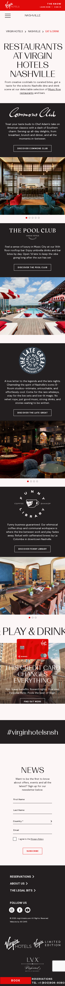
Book (15, 980)
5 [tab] (39, 218)
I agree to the (31, 839)
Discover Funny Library (32, 549)
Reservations (48, 980)
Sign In (57, 7)
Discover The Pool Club (32, 267)
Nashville (34, 31)
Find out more (32, 701)
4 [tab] (35, 218)
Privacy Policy (37, 839)
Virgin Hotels (14, 31)
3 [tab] (32, 218)
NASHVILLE (32, 15)
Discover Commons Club (32, 148)
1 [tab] (26, 218)
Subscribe (33, 851)
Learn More (45, 7)
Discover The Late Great (32, 412)
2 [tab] (29, 218)
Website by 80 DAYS (18, 922)
